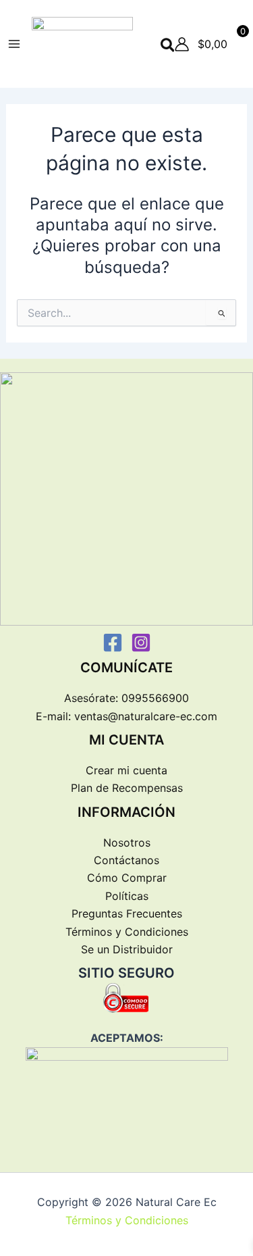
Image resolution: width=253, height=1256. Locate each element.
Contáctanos (126, 860)
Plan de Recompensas (127, 788)
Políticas (126, 896)
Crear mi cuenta (126, 770)
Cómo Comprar (127, 877)
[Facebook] (113, 642)
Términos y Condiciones (126, 931)
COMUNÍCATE (126, 667)
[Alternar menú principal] (14, 44)
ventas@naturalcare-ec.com (145, 716)
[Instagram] (141, 642)
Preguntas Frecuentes (127, 913)
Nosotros (126, 842)
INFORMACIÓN (126, 812)
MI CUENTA (126, 740)
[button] (168, 46)
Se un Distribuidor (127, 949)
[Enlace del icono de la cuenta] (182, 44)
